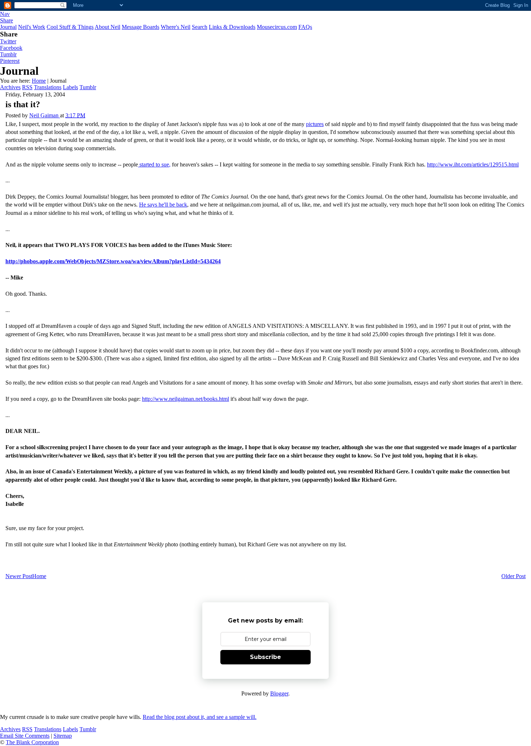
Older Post (513, 576)
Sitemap (62, 736)
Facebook (11, 48)
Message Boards (140, 27)
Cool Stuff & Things (70, 27)
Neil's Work (31, 27)
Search (199, 27)
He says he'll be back (163, 204)
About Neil (107, 27)
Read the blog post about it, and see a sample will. (199, 717)
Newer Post (18, 576)
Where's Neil (175, 27)
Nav (5, 14)
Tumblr (8, 54)
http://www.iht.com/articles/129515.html (473, 164)
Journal (8, 27)
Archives (10, 87)
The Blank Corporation (32, 742)
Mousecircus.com (277, 27)
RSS (27, 87)
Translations (47, 87)
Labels (70, 87)
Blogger (279, 693)
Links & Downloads (232, 27)
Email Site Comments (24, 736)
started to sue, (154, 164)
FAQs (305, 27)
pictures (315, 124)
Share (6, 20)
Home (39, 81)
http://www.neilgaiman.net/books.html (185, 399)
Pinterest (10, 61)
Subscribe (265, 657)
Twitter (8, 41)
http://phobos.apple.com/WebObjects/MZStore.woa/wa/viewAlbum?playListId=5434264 (113, 261)
